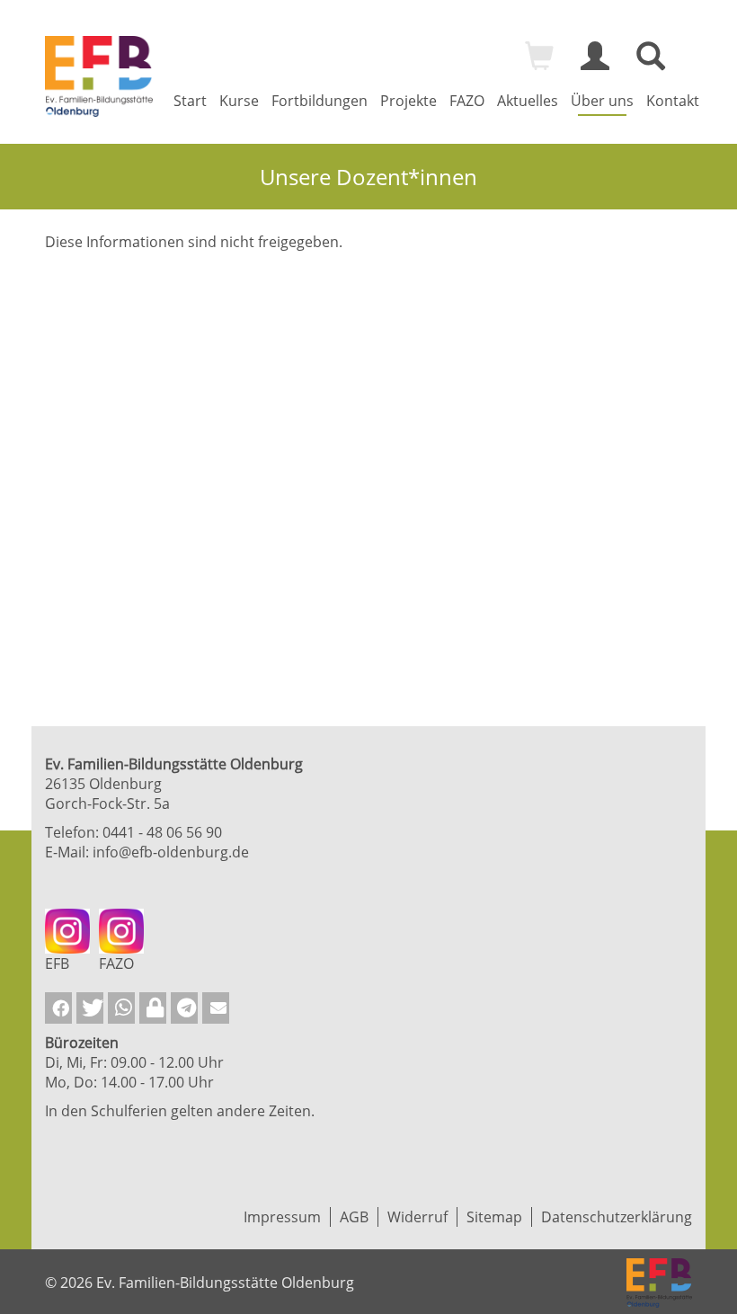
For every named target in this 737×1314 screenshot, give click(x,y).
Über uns (602, 101)
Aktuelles (527, 101)
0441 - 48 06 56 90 (162, 832)
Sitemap (494, 1217)
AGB (354, 1217)
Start (190, 101)
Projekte (408, 101)
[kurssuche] (650, 64)
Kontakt (672, 101)
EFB (57, 963)
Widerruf (417, 1217)
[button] (58, 1008)
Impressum (282, 1217)
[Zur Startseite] (99, 76)
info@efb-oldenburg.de (171, 852)
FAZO (466, 101)
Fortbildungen (319, 101)
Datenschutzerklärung (616, 1217)
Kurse (239, 101)
